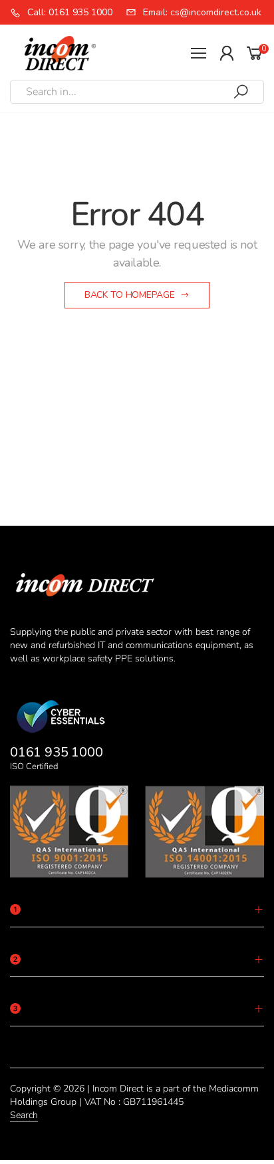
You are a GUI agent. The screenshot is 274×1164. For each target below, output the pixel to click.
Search (24, 1115)
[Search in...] (240, 92)
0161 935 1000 (56, 752)
